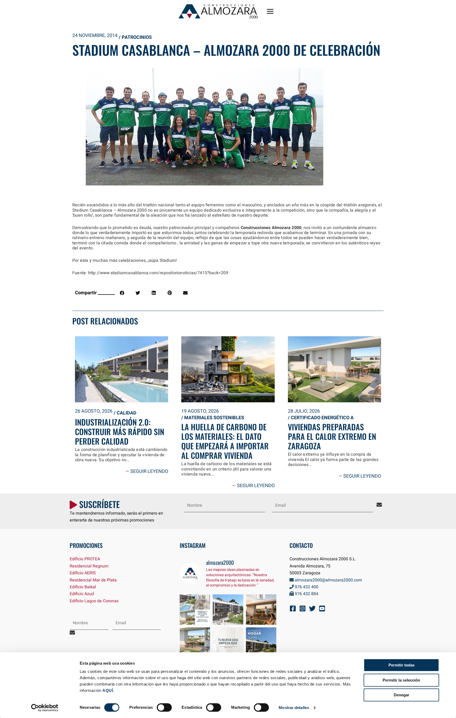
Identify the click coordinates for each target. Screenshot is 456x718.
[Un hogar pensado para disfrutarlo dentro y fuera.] (228, 609)
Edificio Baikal (83, 587)
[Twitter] (312, 608)
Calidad (126, 413)
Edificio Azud (82, 594)
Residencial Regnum (89, 566)
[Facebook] (292, 608)
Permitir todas (401, 665)
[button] (122, 293)
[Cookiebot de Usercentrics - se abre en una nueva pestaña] (45, 708)
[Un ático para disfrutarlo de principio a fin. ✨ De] (261, 609)
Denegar (401, 695)
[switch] (164, 707)
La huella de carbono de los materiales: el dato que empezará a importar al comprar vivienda (225, 441)
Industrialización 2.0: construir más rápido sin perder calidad (119, 431)
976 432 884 (306, 594)
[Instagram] (302, 608)
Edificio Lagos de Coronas (94, 601)
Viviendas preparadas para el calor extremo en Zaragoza (332, 436)
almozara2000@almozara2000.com (328, 580)
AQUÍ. (108, 690)
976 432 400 (306, 587)
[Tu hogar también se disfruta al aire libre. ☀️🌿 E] (195, 642)
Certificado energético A (322, 417)
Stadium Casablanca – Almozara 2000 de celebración (226, 49)
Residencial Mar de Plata (93, 580)
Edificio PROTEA (85, 559)
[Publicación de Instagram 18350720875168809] (195, 609)
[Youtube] (322, 608)
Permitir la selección (401, 680)
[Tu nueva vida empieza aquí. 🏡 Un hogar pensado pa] (228, 642)
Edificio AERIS (83, 573)
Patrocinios (137, 37)
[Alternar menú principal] (270, 11)
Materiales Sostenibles (214, 417)
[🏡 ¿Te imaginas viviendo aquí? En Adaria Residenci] (261, 642)
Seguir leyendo (147, 471)
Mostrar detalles (294, 707)
